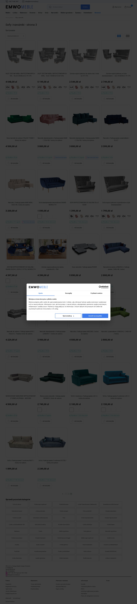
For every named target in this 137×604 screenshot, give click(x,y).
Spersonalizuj (67, 316)
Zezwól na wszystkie (95, 316)
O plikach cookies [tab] (96, 293)
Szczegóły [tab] (68, 293)
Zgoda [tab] (40, 293)
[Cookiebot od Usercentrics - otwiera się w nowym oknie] (100, 287)
